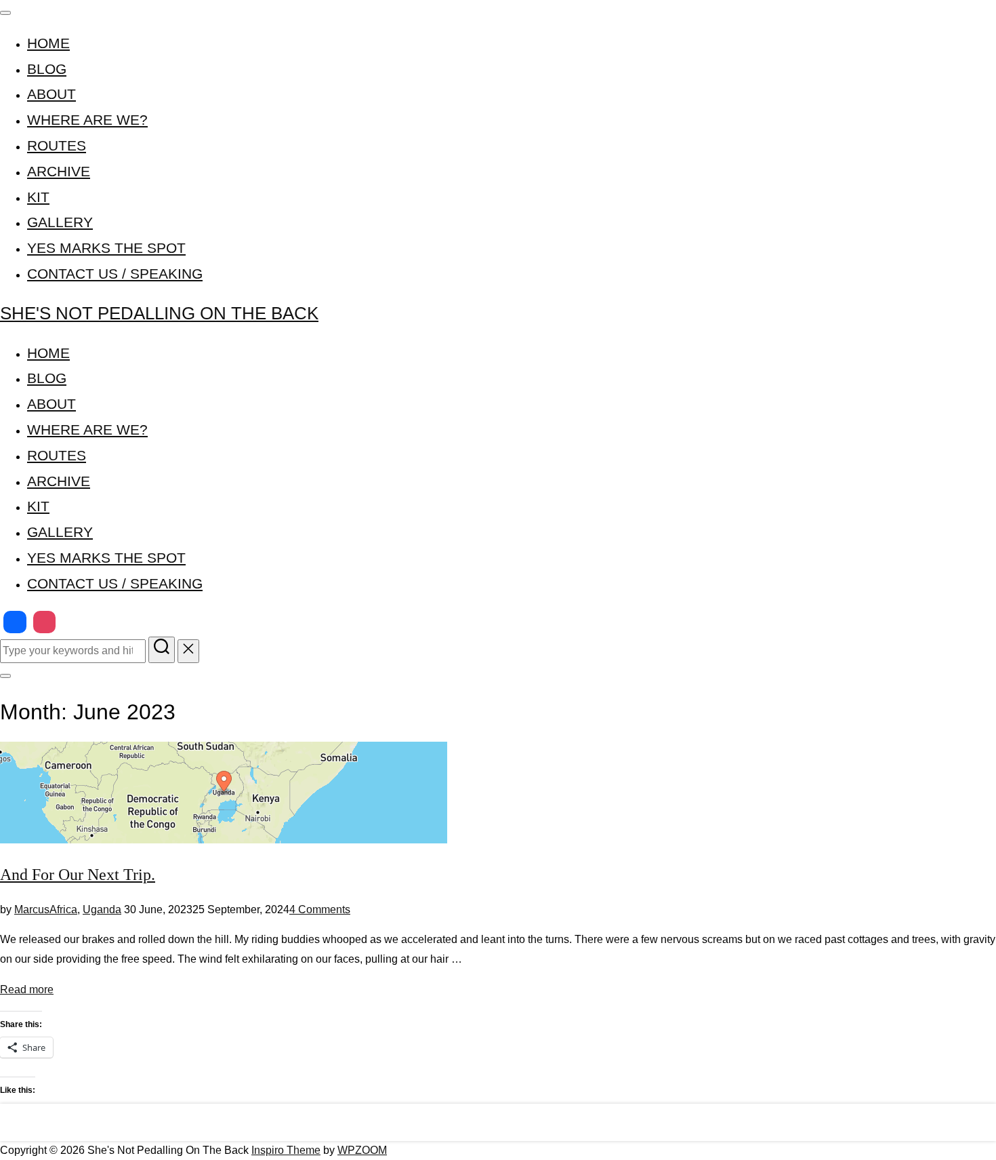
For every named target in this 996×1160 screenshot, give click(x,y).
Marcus (31, 909)
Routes (56, 145)
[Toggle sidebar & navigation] (5, 676)
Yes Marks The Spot (106, 248)
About (51, 94)
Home (48, 43)
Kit (38, 197)
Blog (46, 69)
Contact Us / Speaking (115, 273)
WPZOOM (362, 1150)
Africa (63, 909)
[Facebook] (15, 622)
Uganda (102, 909)
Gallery (60, 222)
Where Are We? (87, 119)
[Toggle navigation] (5, 13)
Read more (27, 989)
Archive (58, 171)
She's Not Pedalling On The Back (159, 313)
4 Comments (319, 909)
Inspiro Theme (285, 1150)
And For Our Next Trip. (77, 874)
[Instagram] (45, 622)
